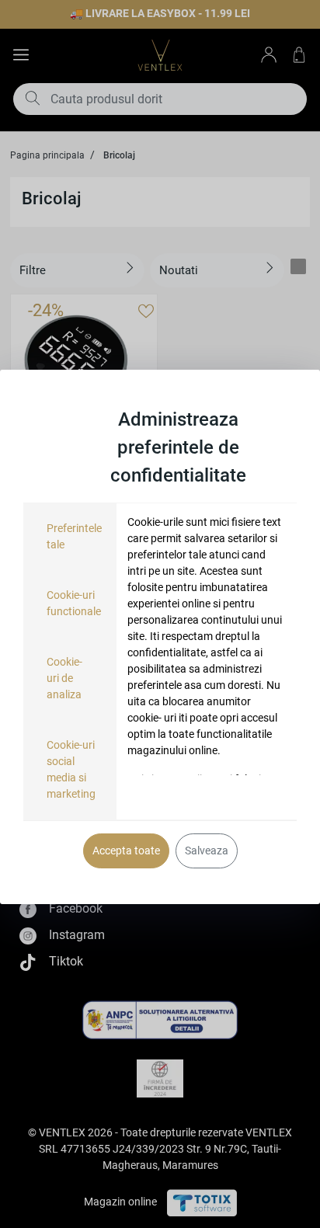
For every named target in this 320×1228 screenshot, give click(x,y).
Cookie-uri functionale (74, 603)
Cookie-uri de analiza (64, 678)
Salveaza (206, 850)
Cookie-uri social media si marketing (71, 769)
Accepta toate (126, 850)
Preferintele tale (74, 536)
